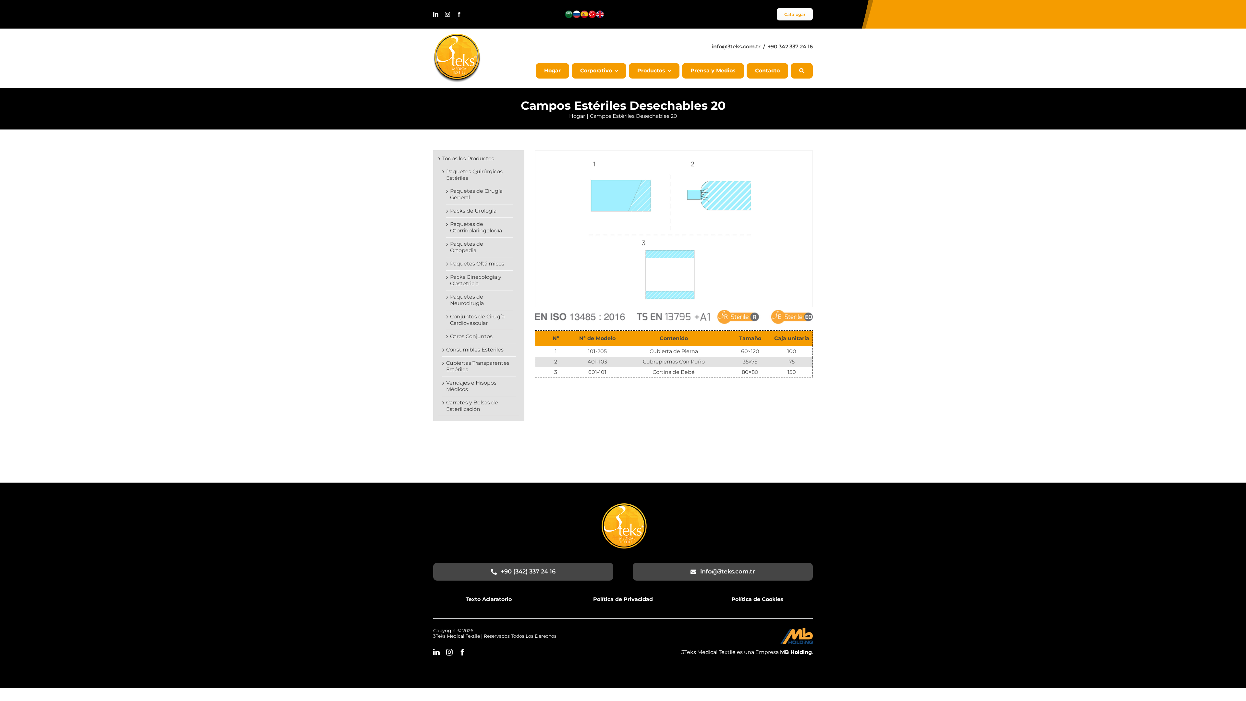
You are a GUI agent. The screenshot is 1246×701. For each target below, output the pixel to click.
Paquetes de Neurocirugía (467, 300)
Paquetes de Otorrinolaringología (476, 227)
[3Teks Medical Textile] (457, 36)
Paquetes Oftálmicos (477, 264)
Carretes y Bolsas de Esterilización (472, 406)
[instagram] (447, 14)
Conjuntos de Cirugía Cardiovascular (477, 320)
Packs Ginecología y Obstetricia (475, 280)
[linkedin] (435, 14)
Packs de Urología (473, 211)
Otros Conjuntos (471, 336)
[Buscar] (802, 71)
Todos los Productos (468, 158)
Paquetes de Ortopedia (466, 247)
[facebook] (459, 14)
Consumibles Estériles (475, 350)
